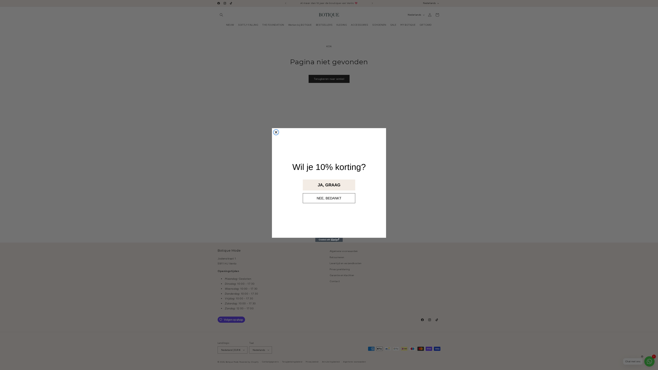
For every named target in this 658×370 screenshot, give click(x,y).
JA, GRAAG (329, 185)
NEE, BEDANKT (329, 198)
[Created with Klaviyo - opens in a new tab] (329, 240)
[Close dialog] (276, 132)
